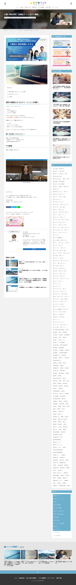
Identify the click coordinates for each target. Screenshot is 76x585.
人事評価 (61, 334)
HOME (6, 30)
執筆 (60, 380)
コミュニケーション (64, 232)
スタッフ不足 (56, 250)
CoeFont (62, 173)
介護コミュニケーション (58, 498)
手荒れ (55, 406)
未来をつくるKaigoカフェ (58, 414)
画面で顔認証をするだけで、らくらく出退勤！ (16, 91)
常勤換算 (67, 393)
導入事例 (61, 388)
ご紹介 (55, 501)
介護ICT (55, 339)
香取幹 (65, 483)
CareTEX (62, 171)
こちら (21, 214)
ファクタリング (60, 296)
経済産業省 (56, 460)
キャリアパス (56, 217)
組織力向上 (63, 457)
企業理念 (67, 357)
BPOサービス (56, 171)
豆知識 (68, 475)
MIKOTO (55, 186)
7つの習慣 (56, 168)
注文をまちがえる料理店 (63, 419)
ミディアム (56, 311)
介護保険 (55, 347)
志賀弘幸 (64, 398)
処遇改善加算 (56, 365)
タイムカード (28, 17)
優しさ (65, 362)
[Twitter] (14, 207)
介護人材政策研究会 (64, 345)
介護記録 (55, 357)
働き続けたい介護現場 (57, 362)
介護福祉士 (56, 352)
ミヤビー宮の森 (63, 311)
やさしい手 (56, 314)
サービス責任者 (56, 240)
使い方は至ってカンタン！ (13, 94)
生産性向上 (66, 426)
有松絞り (55, 411)
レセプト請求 (56, 327)
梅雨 (62, 416)
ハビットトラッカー (57, 283)
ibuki (65, 178)
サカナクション (64, 240)
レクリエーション (65, 324)
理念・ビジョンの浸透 (57, 426)
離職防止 (66, 480)
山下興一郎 (56, 393)
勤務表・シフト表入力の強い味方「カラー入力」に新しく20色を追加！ (32, 262)
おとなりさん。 (62, 209)
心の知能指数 (56, 396)
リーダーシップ (56, 319)
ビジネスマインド (57, 293)
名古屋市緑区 (62, 373)
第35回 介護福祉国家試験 (58, 449)
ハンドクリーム (56, 291)
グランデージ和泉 (65, 219)
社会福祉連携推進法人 (57, 439)
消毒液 (60, 421)
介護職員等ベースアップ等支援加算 (60, 355)
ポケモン (62, 304)
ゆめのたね (62, 314)
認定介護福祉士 (56, 475)
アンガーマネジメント (57, 199)
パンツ (65, 288)
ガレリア (67, 212)
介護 (31, 17)
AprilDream (62, 168)
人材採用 (55, 337)
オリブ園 (62, 212)
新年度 (59, 408)
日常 (64, 408)
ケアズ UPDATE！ (15, 17)
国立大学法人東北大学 (57, 378)
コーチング (56, 232)
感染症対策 (56, 403)
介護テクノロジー (62, 339)
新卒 (55, 408)
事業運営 (65, 332)
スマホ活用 (56, 255)
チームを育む (56, 265)
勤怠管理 (33, 17)
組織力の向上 (56, 457)
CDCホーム (56, 173)
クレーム (55, 224)
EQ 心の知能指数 (41, 7)
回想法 (60, 375)
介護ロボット (56, 342)
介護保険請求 (62, 347)
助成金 (62, 365)
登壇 (60, 429)
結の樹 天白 (62, 460)
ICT (68, 178)
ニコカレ (55, 281)
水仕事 (67, 416)
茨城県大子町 (56, 467)
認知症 (63, 475)
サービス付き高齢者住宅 (58, 237)
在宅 (64, 378)
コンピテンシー (56, 235)
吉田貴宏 (55, 373)
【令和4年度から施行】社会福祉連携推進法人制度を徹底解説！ (61, 122)
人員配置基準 (67, 334)
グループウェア (63, 222)
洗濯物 (55, 421)
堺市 (64, 380)
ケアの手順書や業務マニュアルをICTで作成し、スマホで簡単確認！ (33, 271)
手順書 (60, 406)
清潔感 (55, 424)
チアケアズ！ (41, 580)
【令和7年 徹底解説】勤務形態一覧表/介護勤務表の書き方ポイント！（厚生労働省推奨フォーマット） (62, 87)
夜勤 (55, 383)
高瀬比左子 (56, 485)
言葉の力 (60, 470)
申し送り (55, 429)
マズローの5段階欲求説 (58, 309)
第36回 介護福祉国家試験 (58, 452)
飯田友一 (59, 483)
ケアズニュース (57, 532)
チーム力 (62, 265)
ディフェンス (63, 273)
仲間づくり (61, 357)
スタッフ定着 (63, 250)
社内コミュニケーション (58, 444)
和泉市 (55, 375)
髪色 (69, 485)
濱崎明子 (60, 424)
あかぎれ (55, 194)
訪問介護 (66, 472)
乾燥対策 (55, 332)
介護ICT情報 (48, 7)
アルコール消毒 (63, 196)
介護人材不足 (56, 345)
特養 (65, 424)
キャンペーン (63, 217)
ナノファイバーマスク (65, 278)
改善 (68, 406)
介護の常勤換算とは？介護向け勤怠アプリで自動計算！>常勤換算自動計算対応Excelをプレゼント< (62, 140)
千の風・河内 (56, 370)
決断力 (55, 419)
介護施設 (62, 350)
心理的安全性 (34, 7)
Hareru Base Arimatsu (57, 178)
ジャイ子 (61, 245)
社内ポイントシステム (57, 447)
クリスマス (56, 222)
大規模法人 (65, 383)
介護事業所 (63, 342)
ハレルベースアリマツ (57, 288)
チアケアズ (56, 268)
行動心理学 (63, 467)
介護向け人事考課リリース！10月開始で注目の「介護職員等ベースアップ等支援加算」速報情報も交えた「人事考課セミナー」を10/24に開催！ (33, 280)
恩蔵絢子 (55, 401)
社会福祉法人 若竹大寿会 (58, 434)
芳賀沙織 (66, 465)
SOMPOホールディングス (58, 191)
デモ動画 (9, 96)
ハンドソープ (64, 291)
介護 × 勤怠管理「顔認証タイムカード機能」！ (31, 30)
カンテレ (55, 214)
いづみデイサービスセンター (59, 201)
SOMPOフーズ (56, 189)
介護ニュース (56, 495)
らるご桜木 (62, 316)
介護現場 (67, 350)
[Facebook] (8, 207)
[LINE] (18, 207)
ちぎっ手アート (63, 268)
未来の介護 (61, 411)
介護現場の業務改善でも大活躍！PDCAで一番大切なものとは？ (61, 158)
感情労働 (66, 401)
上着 (67, 329)
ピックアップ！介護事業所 (59, 523)
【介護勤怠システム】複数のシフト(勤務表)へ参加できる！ (33, 287)
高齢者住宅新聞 (63, 485)
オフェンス (56, 212)
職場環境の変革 (63, 462)
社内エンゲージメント (57, 442)
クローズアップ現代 (63, 224)
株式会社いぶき (56, 416)
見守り (55, 470)
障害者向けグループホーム (58, 480)
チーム (55, 263)
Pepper (61, 186)
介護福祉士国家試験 (64, 352)
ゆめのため (56, 316)
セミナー (62, 255)
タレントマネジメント (65, 260)
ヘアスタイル (56, 304)
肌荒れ (55, 465)
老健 (67, 460)
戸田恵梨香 (62, 403)
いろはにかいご (56, 204)
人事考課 (55, 334)
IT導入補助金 (62, 181)
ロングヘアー (63, 327)
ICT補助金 (55, 181)
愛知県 (61, 401)
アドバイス (56, 196)
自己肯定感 (61, 465)
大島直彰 (59, 383)
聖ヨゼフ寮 (56, 462)
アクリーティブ (62, 194)
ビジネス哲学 (65, 293)
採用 (64, 406)
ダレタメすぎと (56, 260)
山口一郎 (62, 393)
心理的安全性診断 (57, 398)
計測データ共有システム (58, 472)
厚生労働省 (63, 370)
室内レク (55, 388)
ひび (55, 296)
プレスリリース (56, 301)
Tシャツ (66, 191)
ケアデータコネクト (66, 227)
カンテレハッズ (62, 214)
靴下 (55, 483)
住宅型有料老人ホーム (57, 360)
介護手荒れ (56, 350)
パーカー (61, 281)
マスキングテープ (57, 306)
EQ (66, 173)
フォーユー (68, 296)
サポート (55, 242)
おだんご (55, 209)
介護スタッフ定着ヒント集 (25, 7)
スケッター (63, 247)
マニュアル (66, 309)
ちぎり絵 (55, 270)
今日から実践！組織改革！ (59, 514)
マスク (64, 306)
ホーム (17, 7)
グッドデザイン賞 (57, 219)
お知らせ (56, 526)
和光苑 (68, 373)
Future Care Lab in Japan (58, 176)
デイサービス (56, 273)
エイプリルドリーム (65, 204)
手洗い (68, 403)
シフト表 (55, 245)
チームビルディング (62, 263)
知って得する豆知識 (58, 507)
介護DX (65, 337)
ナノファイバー (56, 278)
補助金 (68, 467)
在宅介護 (55, 380)
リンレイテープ (56, 324)
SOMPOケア (67, 186)
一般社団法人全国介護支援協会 (59, 329)
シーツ (68, 242)
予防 (60, 332)
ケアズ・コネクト (55, 7)
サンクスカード (62, 242)
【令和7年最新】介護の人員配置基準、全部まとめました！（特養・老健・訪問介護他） (62, 105)
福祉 (64, 447)
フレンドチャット (65, 301)
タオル (62, 258)
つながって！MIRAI (63, 270)
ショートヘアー (56, 247)
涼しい (65, 421)
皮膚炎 (65, 429)
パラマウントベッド (57, 286)
